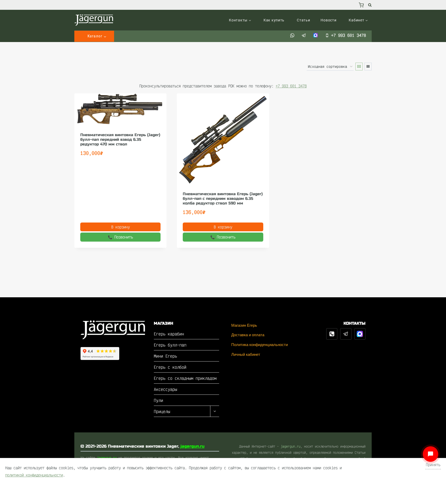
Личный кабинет (245, 354)
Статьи (303, 20)
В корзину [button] (120, 227)
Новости (328, 20)
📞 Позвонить (120, 237)
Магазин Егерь (244, 325)
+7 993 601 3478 (291, 86)
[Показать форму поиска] (369, 5)
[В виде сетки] (359, 66)
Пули (158, 400)
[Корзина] (361, 5)
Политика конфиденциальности (259, 344)
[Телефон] (332, 334)
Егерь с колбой (170, 367)
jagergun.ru (192, 446)
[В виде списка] (368, 66)
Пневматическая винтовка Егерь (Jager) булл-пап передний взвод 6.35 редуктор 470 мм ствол (120, 139)
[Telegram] (346, 334)
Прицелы (162, 411)
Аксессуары (165, 389)
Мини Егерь (165, 356)
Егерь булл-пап (170, 345)
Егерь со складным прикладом (185, 378)
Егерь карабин (169, 333)
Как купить (274, 20)
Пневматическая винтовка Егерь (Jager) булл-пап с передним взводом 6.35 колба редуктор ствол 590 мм (223, 198)
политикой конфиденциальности (34, 475)
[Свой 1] (360, 334)
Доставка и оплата (247, 335)
